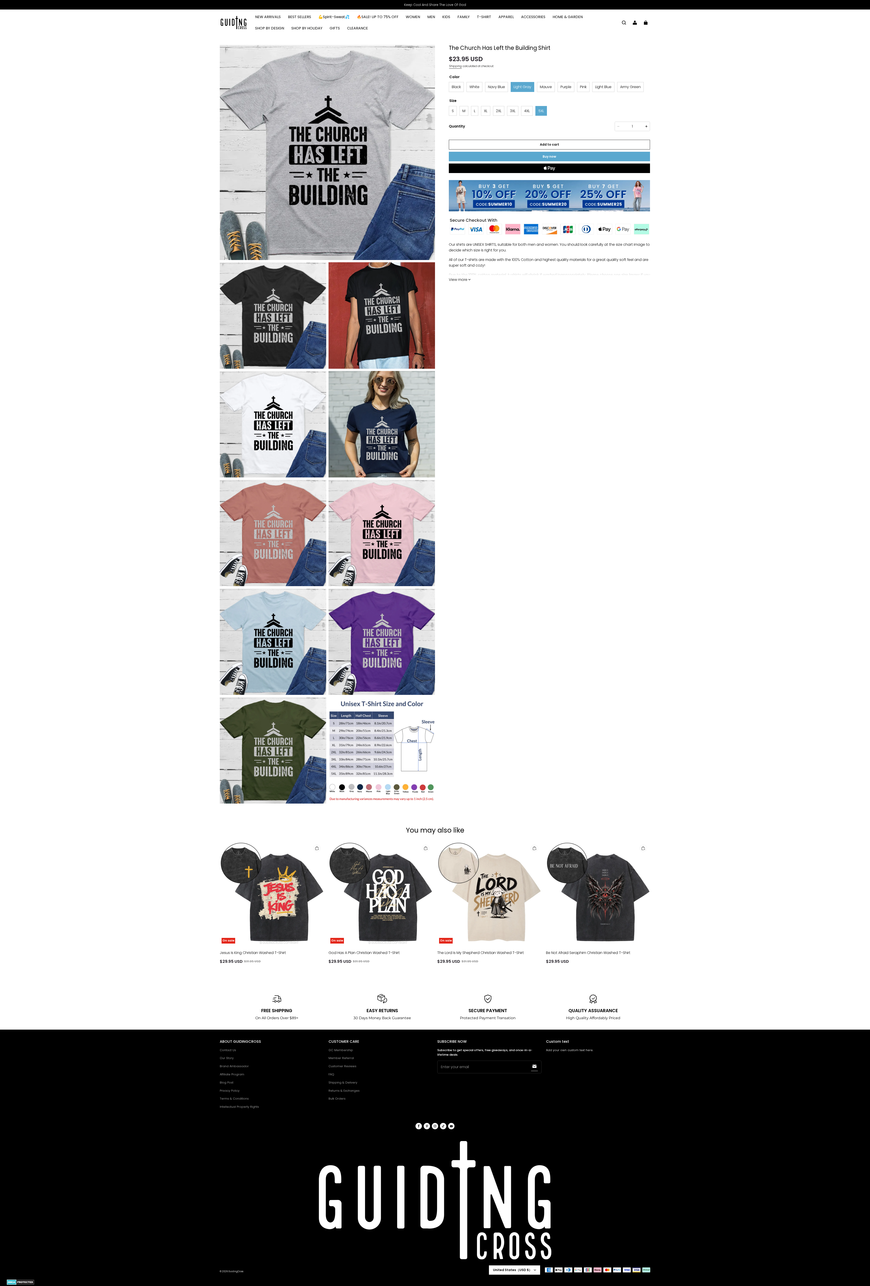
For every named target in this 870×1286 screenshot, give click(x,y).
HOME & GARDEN (568, 16)
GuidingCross (235, 1271)
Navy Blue (496, 86)
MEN (431, 16)
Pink (583, 86)
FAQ (331, 1074)
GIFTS (335, 28)
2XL (498, 110)
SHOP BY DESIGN (269, 28)
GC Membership (341, 1050)
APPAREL (506, 16)
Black (456, 86)
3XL (512, 110)
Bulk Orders (337, 1098)
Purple (566, 86)
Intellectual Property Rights (239, 1107)
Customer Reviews (342, 1066)
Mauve (546, 86)
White (474, 86)
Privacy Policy (229, 1091)
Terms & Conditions (234, 1098)
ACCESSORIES (533, 16)
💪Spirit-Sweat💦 (334, 16)
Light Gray (522, 86)
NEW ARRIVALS (268, 16)
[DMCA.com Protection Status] (20, 1284)
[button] (623, 22)
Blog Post (226, 1082)
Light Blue (603, 86)
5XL (541, 110)
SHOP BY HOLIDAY (306, 28)
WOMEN (413, 16)
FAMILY (463, 16)
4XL (527, 110)
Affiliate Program (232, 1074)
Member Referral (341, 1058)
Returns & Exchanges (344, 1091)
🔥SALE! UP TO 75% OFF (378, 16)
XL (485, 110)
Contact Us (228, 1050)
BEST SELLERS (299, 16)
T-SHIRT (484, 16)
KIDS (446, 16)
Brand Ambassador (234, 1066)
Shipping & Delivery (343, 1082)
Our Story (227, 1058)
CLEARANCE (357, 28)
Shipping (455, 66)
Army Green (630, 86)
